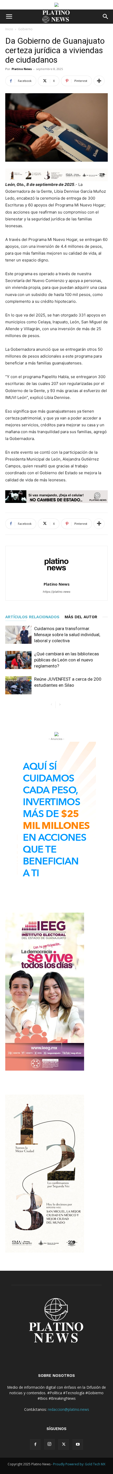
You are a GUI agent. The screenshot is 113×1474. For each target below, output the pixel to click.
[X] (63, 1444)
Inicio (9, 29)
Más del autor (81, 617)
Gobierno (25, 29)
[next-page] (59, 704)
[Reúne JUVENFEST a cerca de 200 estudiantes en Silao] (18, 685)
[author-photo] (56, 577)
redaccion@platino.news (68, 1409)
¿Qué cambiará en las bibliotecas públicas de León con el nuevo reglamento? (66, 660)
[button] (9, 16)
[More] (99, 81)
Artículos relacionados (32, 617)
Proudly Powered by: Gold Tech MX (79, 1464)
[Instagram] (49, 1444)
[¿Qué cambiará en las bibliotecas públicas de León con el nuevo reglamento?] (18, 660)
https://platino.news (56, 591)
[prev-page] (51, 704)
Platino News (22, 69)
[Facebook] (35, 1444)
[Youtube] (78, 1444)
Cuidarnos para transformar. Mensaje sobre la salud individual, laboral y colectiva (67, 634)
